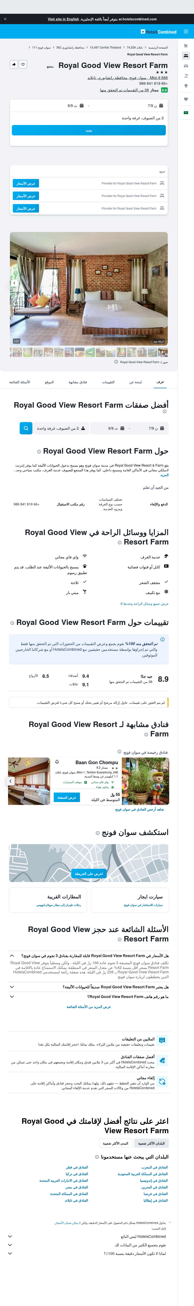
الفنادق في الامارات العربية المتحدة (64, 1180)
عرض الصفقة (66, 797)
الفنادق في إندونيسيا (154, 1180)
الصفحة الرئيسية (158, 47)
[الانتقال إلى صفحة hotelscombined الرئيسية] (158, 31)
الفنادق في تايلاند (76, 1200)
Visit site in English (63, 19)
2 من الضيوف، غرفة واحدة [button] (143, 117)
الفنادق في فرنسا (156, 1193)
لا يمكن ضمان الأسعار (68, 1223)
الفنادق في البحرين (154, 1187)
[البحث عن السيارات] (186, 66)
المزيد (164, 474)
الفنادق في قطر (77, 1167)
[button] (5, 19)
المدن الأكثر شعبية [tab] (115, 1143)
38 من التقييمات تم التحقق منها (124, 90)
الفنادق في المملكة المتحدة (69, 1193)
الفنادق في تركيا (77, 1173)
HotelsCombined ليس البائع (143, 1236)
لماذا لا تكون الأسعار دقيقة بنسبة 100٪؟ (135, 1253)
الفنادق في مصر (77, 1187)
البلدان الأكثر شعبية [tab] (151, 1143)
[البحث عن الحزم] (186, 75)
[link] (139, 809)
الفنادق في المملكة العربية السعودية (143, 1173)
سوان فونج (44, 47)
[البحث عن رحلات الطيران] (186, 46)
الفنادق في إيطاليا (156, 1200)
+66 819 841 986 (153, 83)
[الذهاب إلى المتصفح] (186, 85)
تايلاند (140, 47)
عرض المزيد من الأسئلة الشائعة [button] (89, 1006)
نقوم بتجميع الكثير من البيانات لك (140, 1245)
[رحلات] (186, 99)
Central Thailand (110, 47)
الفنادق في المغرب (154, 1167)
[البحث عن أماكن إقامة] (186, 56)
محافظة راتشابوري (73, 47)
